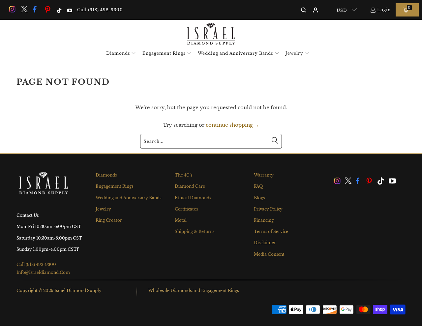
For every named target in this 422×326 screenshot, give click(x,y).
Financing (264, 220)
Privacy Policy (268, 209)
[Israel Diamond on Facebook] (36, 10)
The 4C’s (183, 175)
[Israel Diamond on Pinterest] (47, 10)
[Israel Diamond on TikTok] (59, 10)
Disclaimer (265, 242)
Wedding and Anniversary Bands (128, 197)
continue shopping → (232, 125)
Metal (181, 220)
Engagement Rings (114, 186)
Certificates (186, 209)
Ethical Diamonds (193, 197)
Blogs (259, 197)
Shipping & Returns (194, 231)
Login (384, 9)
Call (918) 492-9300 (100, 9)
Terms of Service (271, 231)
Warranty (264, 175)
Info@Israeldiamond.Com (43, 272)
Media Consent (269, 254)
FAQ (258, 186)
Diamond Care (190, 186)
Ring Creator (109, 220)
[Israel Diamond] (211, 34)
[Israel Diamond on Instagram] (11, 10)
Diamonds (106, 175)
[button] (121, 54)
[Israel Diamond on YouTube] (69, 10)
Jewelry (103, 209)
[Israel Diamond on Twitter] (23, 10)
